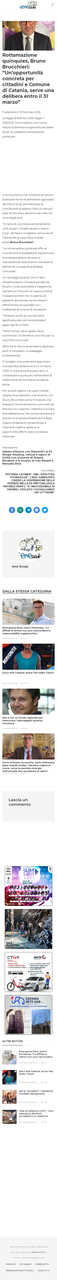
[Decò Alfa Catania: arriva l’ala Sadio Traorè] (38, 1077)
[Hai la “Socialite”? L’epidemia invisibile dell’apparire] (38, 1097)
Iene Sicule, (24, 1062)
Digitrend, (6, 638)
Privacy (11, 1264)
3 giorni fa (13, 638)
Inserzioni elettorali (20, 1270)
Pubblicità (42, 1264)
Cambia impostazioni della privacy (28, 1257)
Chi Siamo (25, 1264)
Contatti (44, 1270)
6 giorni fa (13, 728)
